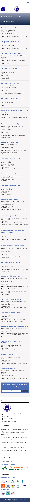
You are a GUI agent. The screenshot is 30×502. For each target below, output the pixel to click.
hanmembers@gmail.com (10, 421)
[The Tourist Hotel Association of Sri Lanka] (18, 486)
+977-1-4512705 (7, 418)
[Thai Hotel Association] (23, 481)
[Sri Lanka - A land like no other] (3, 481)
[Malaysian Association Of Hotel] (8, 481)
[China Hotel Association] (3, 486)
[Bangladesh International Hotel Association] (24, 485)
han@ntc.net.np (7, 419)
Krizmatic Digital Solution (20, 499)
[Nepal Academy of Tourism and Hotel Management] (13, 493)
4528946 (14, 418)
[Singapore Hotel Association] (18, 481)
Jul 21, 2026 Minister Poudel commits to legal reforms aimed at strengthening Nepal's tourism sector (14, 438)
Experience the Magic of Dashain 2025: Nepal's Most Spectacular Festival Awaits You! (13, 451)
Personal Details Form (6, 461)
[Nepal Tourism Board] (3, 493)
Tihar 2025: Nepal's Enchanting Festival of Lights (12, 447)
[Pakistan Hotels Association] (13, 481)
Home (2, 21)
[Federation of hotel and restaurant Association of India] (13, 486)
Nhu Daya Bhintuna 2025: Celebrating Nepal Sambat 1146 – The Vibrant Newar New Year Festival (14, 443)
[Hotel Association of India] (8, 486)
